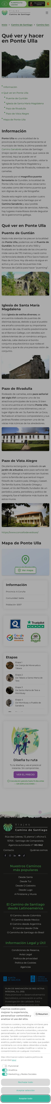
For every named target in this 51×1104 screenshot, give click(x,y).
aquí (14, 1060)
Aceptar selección (25, 1090)
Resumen (43, 1014)
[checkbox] (9, 1066)
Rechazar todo (25, 1082)
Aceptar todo (25, 1098)
